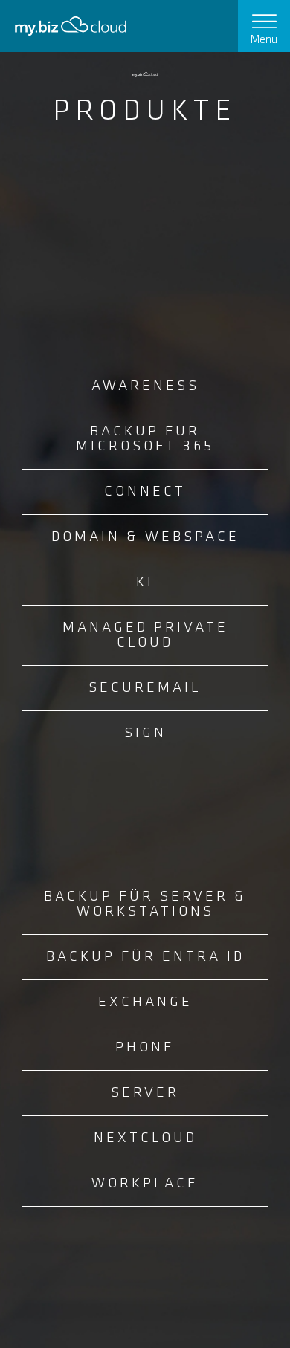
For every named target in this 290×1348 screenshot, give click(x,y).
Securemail (145, 688)
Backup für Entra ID (145, 957)
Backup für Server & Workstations (145, 904)
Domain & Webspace (145, 537)
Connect (145, 492)
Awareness (145, 386)
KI (145, 582)
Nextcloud (145, 1138)
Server (145, 1093)
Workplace (145, 1183)
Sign (145, 733)
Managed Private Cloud (145, 635)
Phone (145, 1047)
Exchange (145, 1002)
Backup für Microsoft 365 (145, 439)
